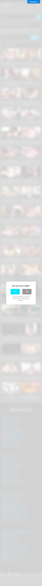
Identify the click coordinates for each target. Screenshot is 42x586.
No (27, 291)
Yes (15, 291)
